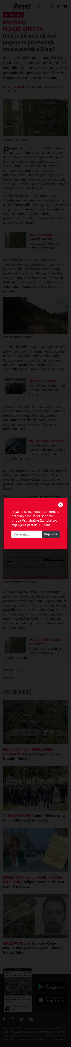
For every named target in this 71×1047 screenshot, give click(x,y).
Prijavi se (50, 534)
